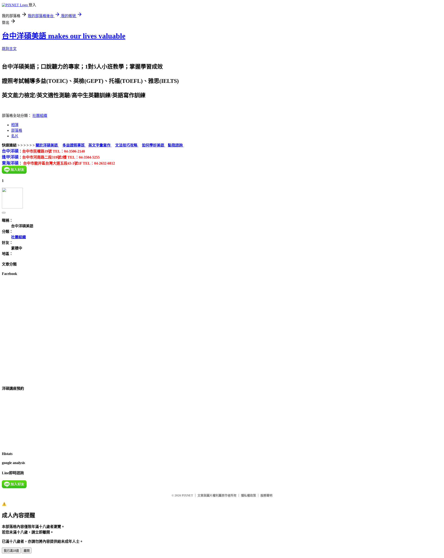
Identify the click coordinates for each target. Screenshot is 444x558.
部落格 (16, 130)
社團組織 (39, 116)
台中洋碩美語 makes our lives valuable (63, 36)
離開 (27, 550)
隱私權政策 (248, 495)
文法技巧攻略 (126, 145)
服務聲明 (266, 495)
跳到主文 (9, 49)
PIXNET (187, 495)
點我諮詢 (176, 145)
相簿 (14, 125)
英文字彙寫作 (99, 145)
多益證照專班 (74, 145)
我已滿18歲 (11, 550)
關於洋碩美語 (47, 145)
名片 (14, 136)
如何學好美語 (153, 145)
